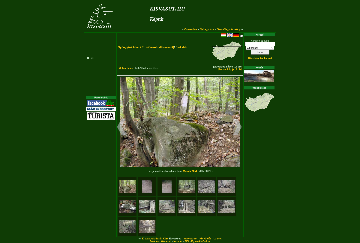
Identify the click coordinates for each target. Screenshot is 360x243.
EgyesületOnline (200, 241)
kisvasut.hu (167, 8)
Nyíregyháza (207, 29)
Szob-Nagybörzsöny (229, 29)
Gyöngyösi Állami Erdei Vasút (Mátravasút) (146, 47)
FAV (186, 241)
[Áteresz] (127, 226)
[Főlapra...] (100, 30)
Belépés (154, 241)
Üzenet (217, 238)
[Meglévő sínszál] (147, 186)
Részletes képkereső (260, 58)
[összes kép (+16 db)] (230, 69)
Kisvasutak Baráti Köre (155, 238)
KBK (90, 58)
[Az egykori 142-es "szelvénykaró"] (127, 206)
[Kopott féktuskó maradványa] (147, 226)
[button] (121, 127)
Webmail (166, 241)
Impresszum (190, 238)
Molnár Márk (126, 68)
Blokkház (182, 47)
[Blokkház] (186, 186)
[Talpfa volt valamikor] (206, 186)
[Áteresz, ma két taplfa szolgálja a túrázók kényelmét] (226, 186)
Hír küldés (205, 238)
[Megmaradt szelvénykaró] (127, 186)
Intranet (177, 241)
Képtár (157, 19)
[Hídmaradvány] (147, 206)
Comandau (190, 29)
